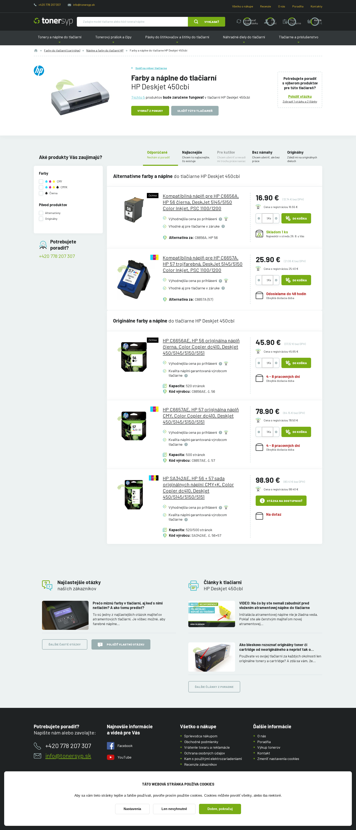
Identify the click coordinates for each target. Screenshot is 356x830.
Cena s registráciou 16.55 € (281, 207)
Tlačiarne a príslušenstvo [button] (298, 40)
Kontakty (316, 6)
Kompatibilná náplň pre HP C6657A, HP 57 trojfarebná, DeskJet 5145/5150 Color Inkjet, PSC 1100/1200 (202, 264)
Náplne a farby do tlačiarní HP (105, 50)
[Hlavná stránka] (53, 22)
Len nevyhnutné (174, 809)
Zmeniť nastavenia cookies (278, 758)
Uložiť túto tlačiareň (194, 110)
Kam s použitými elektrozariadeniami (213, 758)
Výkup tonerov (268, 747)
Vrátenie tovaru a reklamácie (207, 747)
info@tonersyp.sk (84, 4)
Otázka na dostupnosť (284, 501)
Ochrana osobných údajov (204, 753)
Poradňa (297, 6)
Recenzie (265, 6)
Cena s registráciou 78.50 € (281, 420)
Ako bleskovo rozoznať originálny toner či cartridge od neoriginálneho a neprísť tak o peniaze (275, 647)
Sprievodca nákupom (200, 736)
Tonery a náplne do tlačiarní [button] (59, 40)
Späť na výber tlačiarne (151, 68)
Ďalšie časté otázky (65, 644)
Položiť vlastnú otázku (125, 644)
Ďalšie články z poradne (214, 687)
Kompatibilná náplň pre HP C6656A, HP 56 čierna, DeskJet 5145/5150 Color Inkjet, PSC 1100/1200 (201, 202)
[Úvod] (36, 50)
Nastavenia (132, 809)
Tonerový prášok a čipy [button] (113, 40)
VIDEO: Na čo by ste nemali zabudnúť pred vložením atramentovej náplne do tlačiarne (274, 605)
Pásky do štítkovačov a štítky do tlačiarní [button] (177, 40)
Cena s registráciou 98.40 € (281, 489)
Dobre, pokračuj (220, 809)
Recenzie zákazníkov (200, 764)
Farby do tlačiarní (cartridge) (62, 50)
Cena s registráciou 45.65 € (281, 351)
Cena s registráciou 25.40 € (281, 268)
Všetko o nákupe (242, 6)
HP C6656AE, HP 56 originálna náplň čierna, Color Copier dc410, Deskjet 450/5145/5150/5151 (201, 346)
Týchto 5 (138, 97)
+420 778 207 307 (50, 4)
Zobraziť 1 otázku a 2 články (300, 101)
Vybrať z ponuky (150, 110)
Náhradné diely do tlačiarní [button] (244, 40)
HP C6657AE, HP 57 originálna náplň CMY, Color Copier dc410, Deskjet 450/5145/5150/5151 (201, 415)
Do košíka (300, 218)
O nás (281, 6)
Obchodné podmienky (201, 741)
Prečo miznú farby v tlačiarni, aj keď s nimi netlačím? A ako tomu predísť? (128, 605)
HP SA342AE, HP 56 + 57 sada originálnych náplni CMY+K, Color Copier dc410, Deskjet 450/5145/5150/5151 (198, 487)
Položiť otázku (300, 96)
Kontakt (263, 753)
